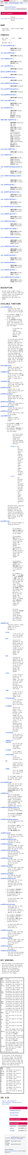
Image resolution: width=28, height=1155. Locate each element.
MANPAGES (6, 0)
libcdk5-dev (13, 9)
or (14, 446)
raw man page (14, 1115)
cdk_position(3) (17, 1102)
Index (6, 3)
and (9, 740)
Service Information (10, 7)
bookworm (7, 9)
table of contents (15, 1119)
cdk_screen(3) (6, 1104)
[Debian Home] (2, 3)
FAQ (21, 3)
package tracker (14, 1112)
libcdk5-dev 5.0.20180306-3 (17, 1138)
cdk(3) (4, 1101)
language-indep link (15, 1110)
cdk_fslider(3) (5, 18)
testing (12, 1128)
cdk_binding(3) (11, 1101)
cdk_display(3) (6, 1102)
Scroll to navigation (7, 13)
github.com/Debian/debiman (11, 1150)
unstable (12, 1130)
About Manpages (14, 3)
